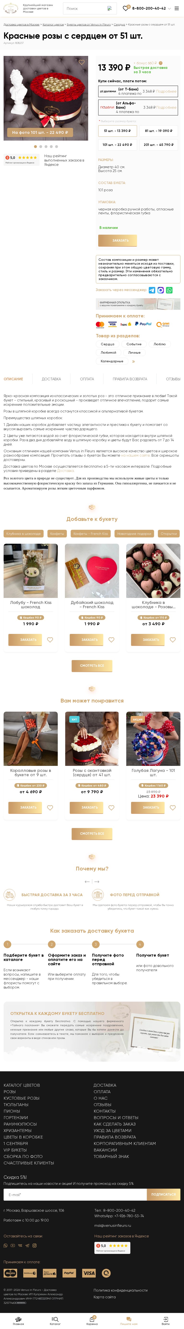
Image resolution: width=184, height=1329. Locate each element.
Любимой (108, 352)
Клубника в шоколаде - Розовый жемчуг (153, 604)
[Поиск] (110, 8)
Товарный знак (111, 1156)
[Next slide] (96, 881)
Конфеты (57, 534)
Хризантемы (18, 1130)
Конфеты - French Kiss (91, 534)
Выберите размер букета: (119, 121)
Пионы (12, 1111)
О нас (101, 1098)
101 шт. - (117, 145)
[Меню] (176, 8)
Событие (134, 344)
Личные (134, 352)
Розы (10, 1091)
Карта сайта (105, 1297)
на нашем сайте (135, 455)
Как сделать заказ (115, 1124)
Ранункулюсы (20, 1124)
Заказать (121, 240)
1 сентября (16, 1143)
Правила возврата (115, 1137)
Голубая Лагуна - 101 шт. (153, 772)
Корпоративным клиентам (125, 1143)
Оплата (102, 1091)
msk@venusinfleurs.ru (112, 1225)
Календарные (112, 361)
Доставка (65, 471)
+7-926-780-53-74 (129, 1216)
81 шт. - (158, 131)
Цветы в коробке (23, 1137)
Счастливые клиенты (29, 1163)
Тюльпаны (16, 1104)
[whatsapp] (5, 1247)
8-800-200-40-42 (119, 1210)
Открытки (169, 534)
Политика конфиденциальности (121, 1290)
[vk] (20, 1247)
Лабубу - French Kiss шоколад (31, 604)
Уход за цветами (113, 1130)
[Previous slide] (87, 881)
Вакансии (105, 1150)
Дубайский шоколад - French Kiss (92, 604)
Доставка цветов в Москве (22, 24)
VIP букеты (15, 1150)
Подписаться (163, 1194)
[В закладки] (82, 62)
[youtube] (13, 1247)
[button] (35, 146)
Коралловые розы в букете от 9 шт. (30, 772)
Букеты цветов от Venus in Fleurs (89, 24)
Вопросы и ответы (116, 1117)
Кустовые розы (22, 1098)
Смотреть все (92, 665)
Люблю (160, 344)
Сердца (119, 24)
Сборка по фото (23, 1156)
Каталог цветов (53, 24)
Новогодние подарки (134, 534)
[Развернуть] (134, 361)
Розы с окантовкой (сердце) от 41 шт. (92, 772)
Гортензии (16, 1117)
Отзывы (102, 1104)
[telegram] (27, 1247)
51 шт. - (117, 131)
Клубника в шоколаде (23, 534)
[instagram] (34, 1247)
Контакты (105, 1111)
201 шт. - (159, 145)
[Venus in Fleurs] (11, 12)
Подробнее (166, 91)
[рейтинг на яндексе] (22, 160)
